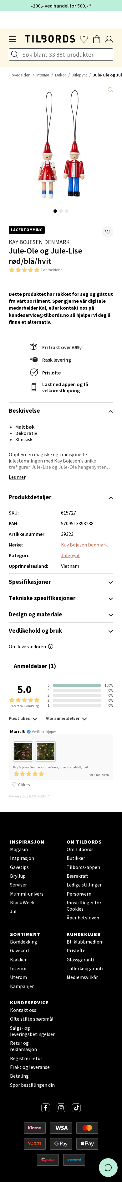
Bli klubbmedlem (85, 942)
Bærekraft (78, 876)
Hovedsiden (19, 75)
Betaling (19, 1076)
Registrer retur (26, 1058)
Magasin (19, 849)
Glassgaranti (80, 959)
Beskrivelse (24, 410)
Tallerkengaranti (85, 968)
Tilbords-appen (83, 867)
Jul (13, 911)
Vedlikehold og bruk (35, 630)
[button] (107, 232)
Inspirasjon (22, 858)
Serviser (18, 884)
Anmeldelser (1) (35, 666)
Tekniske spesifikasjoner (42, 598)
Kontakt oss (23, 1010)
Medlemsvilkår (82, 977)
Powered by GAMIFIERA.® (29, 796)
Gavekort (20, 950)
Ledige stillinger (84, 884)
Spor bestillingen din (32, 1085)
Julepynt (79, 75)
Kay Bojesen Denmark (39, 242)
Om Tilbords (80, 849)
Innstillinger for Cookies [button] (84, 905)
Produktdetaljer (30, 497)
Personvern (79, 894)
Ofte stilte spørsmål (31, 1019)
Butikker (76, 858)
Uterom (18, 977)
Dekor (60, 75)
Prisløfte (51, 372)
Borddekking (23, 942)
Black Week (22, 902)
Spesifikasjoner (30, 581)
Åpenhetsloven (83, 917)
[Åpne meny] (12, 39)
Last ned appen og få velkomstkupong (65, 387)
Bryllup (18, 876)
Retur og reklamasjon (23, 1046)
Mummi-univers (26, 894)
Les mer (17, 476)
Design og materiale (35, 614)
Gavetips (19, 867)
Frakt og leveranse (30, 1067)
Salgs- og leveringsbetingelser (32, 1031)
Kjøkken (19, 959)
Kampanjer (22, 986)
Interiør (42, 75)
